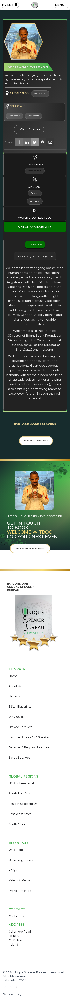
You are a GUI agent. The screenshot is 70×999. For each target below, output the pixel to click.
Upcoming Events (21, 860)
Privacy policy (12, 994)
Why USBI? (16, 717)
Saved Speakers (19, 757)
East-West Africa (20, 814)
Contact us (16, 916)
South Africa (17, 824)
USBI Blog (16, 850)
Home (13, 676)
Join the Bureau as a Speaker (29, 737)
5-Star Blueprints (20, 706)
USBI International (21, 783)
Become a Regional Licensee (29, 747)
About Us (15, 686)
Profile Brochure (20, 891)
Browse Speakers (20, 727)
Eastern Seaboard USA (24, 804)
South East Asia (19, 793)
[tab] (35, 245)
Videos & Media (19, 880)
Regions (14, 696)
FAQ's (13, 870)
